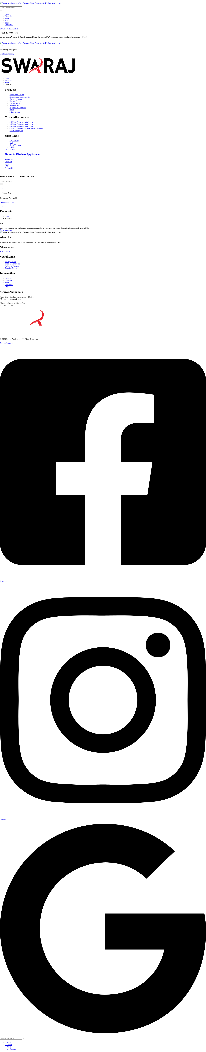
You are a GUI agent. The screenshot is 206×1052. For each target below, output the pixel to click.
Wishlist (12, 147)
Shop (7, 18)
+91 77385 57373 (6, 252)
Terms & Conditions (12, 264)
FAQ (7, 23)
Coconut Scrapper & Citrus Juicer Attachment (27, 128)
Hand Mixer (14, 105)
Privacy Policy (10, 262)
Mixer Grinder (15, 112)
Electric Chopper (16, 101)
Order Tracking (15, 145)
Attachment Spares (17, 95)
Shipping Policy (11, 268)
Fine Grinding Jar (16, 131)
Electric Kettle (15, 103)
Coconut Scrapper (16, 99)
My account (14, 141)
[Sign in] (0, 186)
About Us (8, 16)
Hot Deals (8, 162)
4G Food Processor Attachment (21, 126)
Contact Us (9, 25)
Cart (11, 143)
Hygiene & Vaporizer (18, 108)
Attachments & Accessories (20, 97)
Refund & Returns (12, 266)
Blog (6, 20)
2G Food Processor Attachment (21, 122)
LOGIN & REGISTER (9, 29)
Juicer (12, 110)
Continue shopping (7, 54)
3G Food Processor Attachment (21, 124)
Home (7, 14)
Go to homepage (6, 230)
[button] (1, 45)
